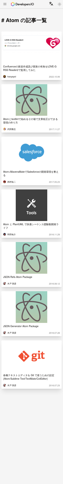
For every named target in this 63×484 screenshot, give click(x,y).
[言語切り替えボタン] (51, 3)
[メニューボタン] (4, 4)
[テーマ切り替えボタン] (59, 4)
